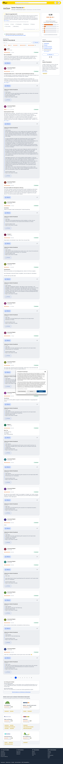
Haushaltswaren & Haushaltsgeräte (10, 726)
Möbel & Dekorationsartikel (27, 728)
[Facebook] (49, 57)
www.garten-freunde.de (48, 46)
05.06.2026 (12, 652)
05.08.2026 (12, 522)
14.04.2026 (12, 365)
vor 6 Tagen (12, 205)
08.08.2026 (12, 552)
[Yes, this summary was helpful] (36, 29)
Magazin (33, 751)
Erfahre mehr (28, 698)
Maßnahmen (10, 684)
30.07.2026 (6, 128)
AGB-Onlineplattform (25, 762)
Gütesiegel (2, 751)
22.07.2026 (12, 109)
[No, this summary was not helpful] (38, 29)
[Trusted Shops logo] (5, 3)
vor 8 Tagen (12, 306)
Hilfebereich (18, 752)
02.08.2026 (12, 237)
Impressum (3, 762)
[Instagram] (51, 57)
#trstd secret (3, 755)
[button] (55, 3)
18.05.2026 (12, 71)
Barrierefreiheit (18, 762)
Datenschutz (8, 762)
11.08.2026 (12, 462)
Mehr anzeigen (46, 51)
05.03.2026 (12, 185)
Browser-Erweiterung (4, 756)
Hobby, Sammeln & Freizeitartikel (28, 726)
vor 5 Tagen (6, 217)
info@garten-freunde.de (48, 48)
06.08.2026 (6, 533)
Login (49, 757)
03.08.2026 (6, 248)
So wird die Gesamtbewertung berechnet (50, 34)
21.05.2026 (6, 90)
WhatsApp (45, 45)
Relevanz (36, 42)
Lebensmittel (7, 728)
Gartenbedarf (45, 73)
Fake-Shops (18, 751)
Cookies (12, 762)
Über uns (33, 752)
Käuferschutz (3, 752)
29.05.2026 (6, 409)
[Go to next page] (29, 678)
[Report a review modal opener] (37, 63)
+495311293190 (46, 43)
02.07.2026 (6, 442)
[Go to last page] (32, 678)
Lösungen (49, 752)
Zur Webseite (50, 54)
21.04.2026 (12, 267)
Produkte (49, 751)
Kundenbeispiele (50, 755)
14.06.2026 (12, 622)
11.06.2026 (6, 662)
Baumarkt (6, 742)
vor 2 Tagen (12, 52)
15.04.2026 (6, 377)
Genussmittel (12, 728)
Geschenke (11, 711)
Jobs (33, 755)
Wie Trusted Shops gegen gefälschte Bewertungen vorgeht (16, 35)
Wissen (49, 756)
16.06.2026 (6, 633)
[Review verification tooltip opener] (24, 7)
